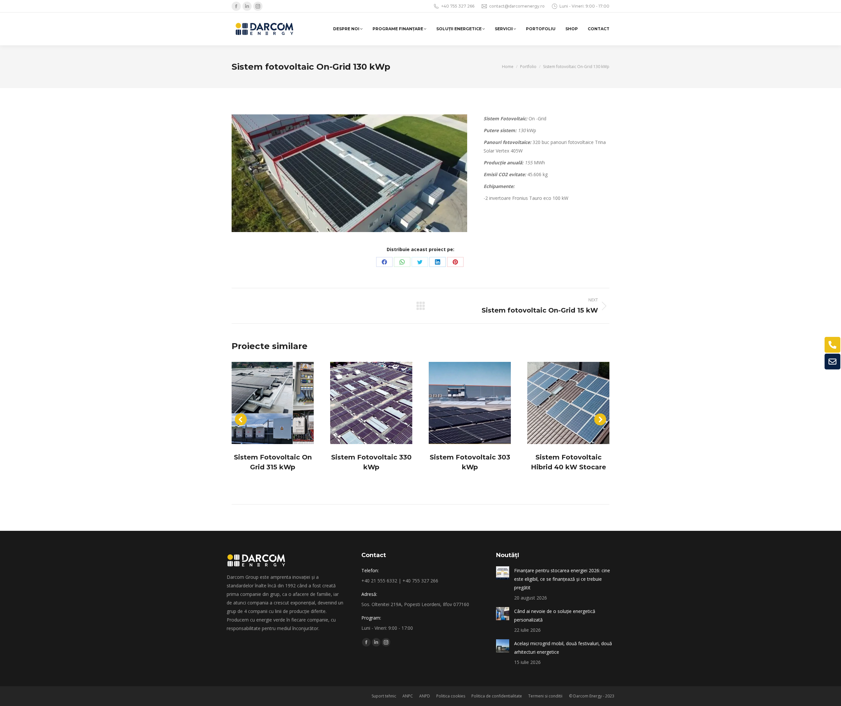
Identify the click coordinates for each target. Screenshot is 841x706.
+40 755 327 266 (457, 6)
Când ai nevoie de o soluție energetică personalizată (554, 615)
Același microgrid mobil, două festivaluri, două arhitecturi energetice (563, 647)
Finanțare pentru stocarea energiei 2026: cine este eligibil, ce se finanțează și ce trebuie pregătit (562, 579)
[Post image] (273, 403)
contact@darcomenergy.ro (517, 6)
